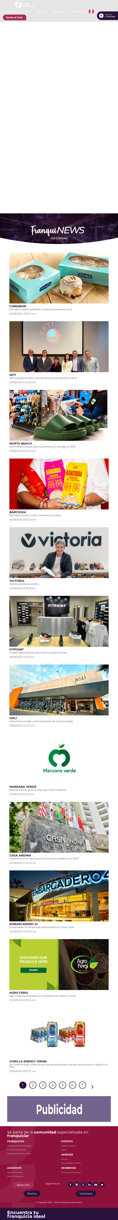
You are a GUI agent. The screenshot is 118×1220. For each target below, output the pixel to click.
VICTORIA (16, 581)
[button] (91, 11)
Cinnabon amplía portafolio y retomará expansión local (40, 309)
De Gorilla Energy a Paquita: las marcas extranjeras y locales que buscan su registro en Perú (58, 1065)
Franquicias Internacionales (19, 1153)
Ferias (63, 1150)
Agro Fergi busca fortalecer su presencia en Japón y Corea (42, 996)
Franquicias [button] (9, 11)
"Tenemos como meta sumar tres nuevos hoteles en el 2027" (44, 858)
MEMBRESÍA (68, 1168)
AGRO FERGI (18, 992)
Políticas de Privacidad (70, 1172)
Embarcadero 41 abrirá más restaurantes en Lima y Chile (41, 927)
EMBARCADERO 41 (23, 924)
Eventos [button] (26, 11)
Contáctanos (86, 1193)
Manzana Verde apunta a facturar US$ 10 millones (37, 790)
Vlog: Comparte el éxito (71, 1163)
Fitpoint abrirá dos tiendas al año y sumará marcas (38, 652)
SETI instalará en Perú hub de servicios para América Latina (43, 378)
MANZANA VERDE (22, 786)
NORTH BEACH (20, 443)
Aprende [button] (42, 11)
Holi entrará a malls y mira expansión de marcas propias (41, 721)
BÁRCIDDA (17, 512)
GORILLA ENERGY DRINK (28, 1061)
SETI (12, 375)
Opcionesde (110, 16)
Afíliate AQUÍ (23, 1185)
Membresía (76, 11)
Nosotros (32, 1193)
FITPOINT (16, 649)
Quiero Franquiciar (15, 1176)
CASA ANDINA (20, 855)
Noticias (64, 1159)
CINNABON (17, 306)
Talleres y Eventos (68, 1146)
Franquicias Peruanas (16, 1150)
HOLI (13, 718)
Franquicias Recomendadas (19, 1146)
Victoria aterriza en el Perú (24, 584)
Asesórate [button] (58, 11)
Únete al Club (14, 17)
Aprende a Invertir (15, 1172)
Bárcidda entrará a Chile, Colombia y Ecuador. (35, 515)
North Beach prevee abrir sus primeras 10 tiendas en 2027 (42, 446)
